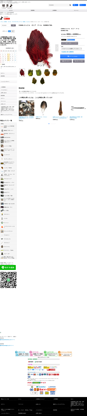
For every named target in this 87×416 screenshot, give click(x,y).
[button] (20, 47)
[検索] (70, 5)
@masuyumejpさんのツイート (7, 345)
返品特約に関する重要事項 (68, 51)
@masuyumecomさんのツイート (7, 339)
